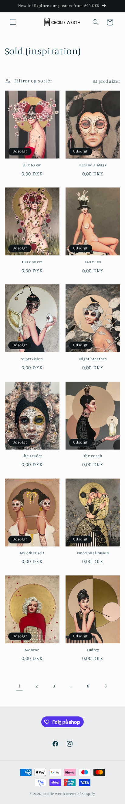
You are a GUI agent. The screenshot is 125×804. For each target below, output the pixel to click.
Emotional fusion (93, 553)
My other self (32, 553)
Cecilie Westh (54, 794)
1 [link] (19, 686)
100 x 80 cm (32, 262)
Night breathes (93, 359)
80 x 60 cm (32, 165)
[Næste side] (106, 686)
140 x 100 (93, 262)
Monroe (32, 650)
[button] (13, 22)
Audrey (92, 650)
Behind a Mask (92, 165)
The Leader (32, 455)
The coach (93, 455)
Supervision (32, 359)
